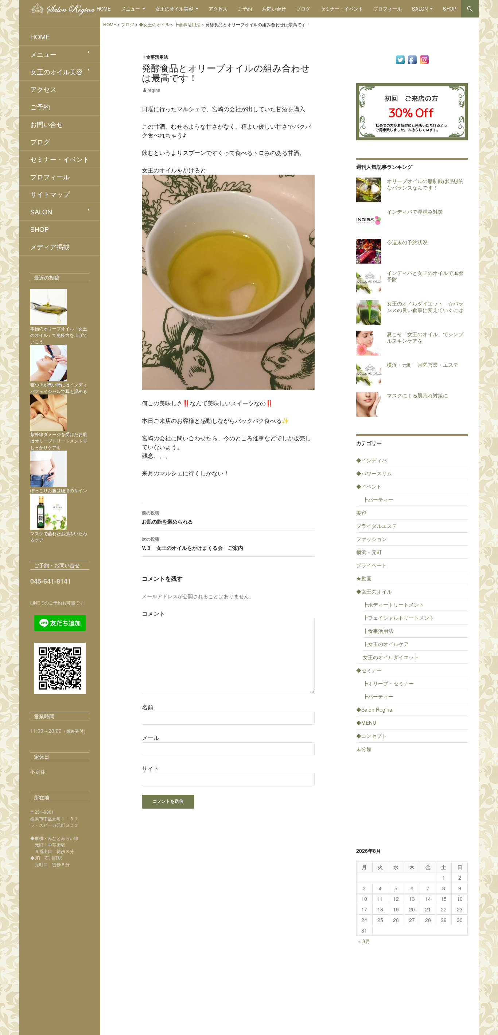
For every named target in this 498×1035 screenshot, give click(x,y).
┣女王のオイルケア (386, 643)
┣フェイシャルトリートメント (398, 617)
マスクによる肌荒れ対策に (417, 395)
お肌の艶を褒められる (167, 517)
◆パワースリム (374, 473)
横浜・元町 (369, 552)
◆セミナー (369, 670)
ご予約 (245, 8)
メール (150, 738)
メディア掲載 (50, 246)
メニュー (130, 8)
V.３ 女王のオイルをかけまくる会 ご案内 (192, 543)
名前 (147, 707)
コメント (153, 613)
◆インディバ (371, 460)
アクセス (218, 8)
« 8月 (364, 941)
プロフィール (387, 8)
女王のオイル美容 (174, 8)
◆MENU (366, 722)
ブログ (303, 8)
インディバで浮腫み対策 (415, 211)
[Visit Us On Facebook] (412, 59)
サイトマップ (50, 194)
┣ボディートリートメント (393, 604)
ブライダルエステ (376, 525)
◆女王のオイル (374, 591)
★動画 (363, 578)
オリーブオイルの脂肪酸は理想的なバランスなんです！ (425, 184)
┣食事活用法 (155, 57)
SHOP (449, 8)
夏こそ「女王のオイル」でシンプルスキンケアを (425, 337)
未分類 (363, 748)
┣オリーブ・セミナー (388, 683)
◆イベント (369, 486)
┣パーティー (378, 499)
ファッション (371, 538)
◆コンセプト (371, 735)
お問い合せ (274, 8)
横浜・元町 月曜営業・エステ (422, 364)
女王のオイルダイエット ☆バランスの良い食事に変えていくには (425, 307)
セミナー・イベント (341, 8)
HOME (104, 8)
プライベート (371, 565)
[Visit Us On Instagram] (424, 59)
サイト (150, 768)
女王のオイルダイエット (391, 657)
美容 (361, 512)
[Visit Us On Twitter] (400, 59)
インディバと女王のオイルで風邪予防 (425, 276)
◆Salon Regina (374, 709)
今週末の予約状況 (407, 242)
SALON (420, 8)
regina (154, 90)
